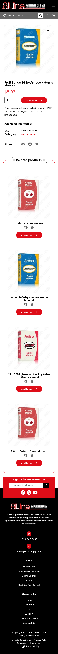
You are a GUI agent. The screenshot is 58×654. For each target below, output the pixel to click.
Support (29, 613)
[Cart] (52, 15)
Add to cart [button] (27, 235)
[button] (54, 6)
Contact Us (29, 623)
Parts (29, 580)
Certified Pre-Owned (29, 585)
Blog (29, 609)
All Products (29, 566)
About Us (29, 604)
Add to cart (32, 100)
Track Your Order (29, 618)
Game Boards (29, 575)
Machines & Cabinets (29, 571)
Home (29, 600)
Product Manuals (30, 134)
